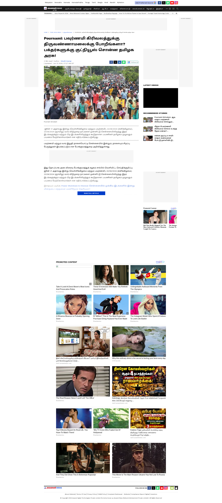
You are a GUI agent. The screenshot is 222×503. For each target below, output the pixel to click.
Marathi (112, 2)
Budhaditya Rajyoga (110, 13)
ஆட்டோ (105, 9)
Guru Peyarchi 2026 (61, 13)
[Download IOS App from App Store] (176, 488)
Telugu (87, 2)
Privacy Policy (92, 494)
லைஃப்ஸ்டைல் (138, 9)
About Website (70, 494)
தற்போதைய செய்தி (73, 9)
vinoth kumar (66, 61)
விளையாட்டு (125, 9)
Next (176, 13)
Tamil (94, 2)
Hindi (106, 2)
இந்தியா (159, 9)
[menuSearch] (177, 9)
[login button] (170, 8)
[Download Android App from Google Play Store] (172, 488)
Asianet (53, 487)
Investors (154, 494)
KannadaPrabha (77, 2)
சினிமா (97, 9)
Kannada (67, 2)
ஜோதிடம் (150, 9)
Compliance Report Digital (140, 494)
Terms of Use (81, 494)
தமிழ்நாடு (87, 9)
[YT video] (172, 2)
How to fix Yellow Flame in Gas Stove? (132, 13)
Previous (173, 13)
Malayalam (49, 2)
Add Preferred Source (144, 3)
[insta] (176, 2)
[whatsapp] (168, 2)
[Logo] (54, 8)
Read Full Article (91, 193)
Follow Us (134, 62)
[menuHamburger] (173, 8)
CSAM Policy (102, 494)
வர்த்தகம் (114, 9)
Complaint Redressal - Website (119, 494)
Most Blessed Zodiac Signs (79, 13)
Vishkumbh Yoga (96, 13)
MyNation (120, 2)
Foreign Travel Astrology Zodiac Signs (161, 13)
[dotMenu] (167, 8)
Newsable (58, 2)
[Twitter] (164, 2)
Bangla (100, 2)
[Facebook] (159, 2)
